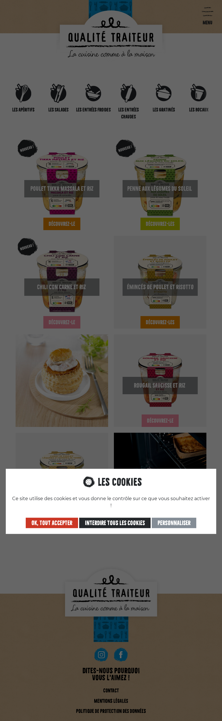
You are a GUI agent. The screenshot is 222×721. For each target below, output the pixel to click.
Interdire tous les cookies (115, 522)
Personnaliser (174, 522)
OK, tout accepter (52, 522)
